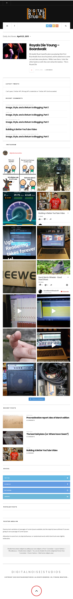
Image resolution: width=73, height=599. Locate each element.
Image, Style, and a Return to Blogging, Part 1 (27, 107)
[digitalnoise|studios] (36, 13)
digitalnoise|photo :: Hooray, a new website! (21, 134)
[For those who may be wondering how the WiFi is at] (19, 208)
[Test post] (19, 174)
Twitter (7, 478)
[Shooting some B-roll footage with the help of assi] (53, 174)
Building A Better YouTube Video (21, 129)
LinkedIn (7, 496)
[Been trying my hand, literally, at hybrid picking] (19, 345)
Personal (29, 415)
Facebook (7, 484)
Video (28, 448)
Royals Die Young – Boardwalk (44, 47)
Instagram (7, 490)
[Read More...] (31, 70)
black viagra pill (11, 119)
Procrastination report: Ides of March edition (47, 418)
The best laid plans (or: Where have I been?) (47, 434)
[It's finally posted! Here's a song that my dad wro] (53, 276)
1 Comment (30, 453)
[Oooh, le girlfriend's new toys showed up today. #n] (19, 276)
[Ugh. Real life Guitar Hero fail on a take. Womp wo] (53, 311)
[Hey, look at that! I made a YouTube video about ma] (53, 208)
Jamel (8, 112)
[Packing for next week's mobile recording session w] (53, 379)
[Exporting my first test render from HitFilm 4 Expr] (19, 242)
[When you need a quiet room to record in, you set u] (53, 345)
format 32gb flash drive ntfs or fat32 (18, 105)
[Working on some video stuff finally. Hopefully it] (53, 242)
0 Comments (30, 420)
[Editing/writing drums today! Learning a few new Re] (19, 311)
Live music (49, 69)
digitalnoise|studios (36, 572)
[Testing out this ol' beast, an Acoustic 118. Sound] (19, 379)
